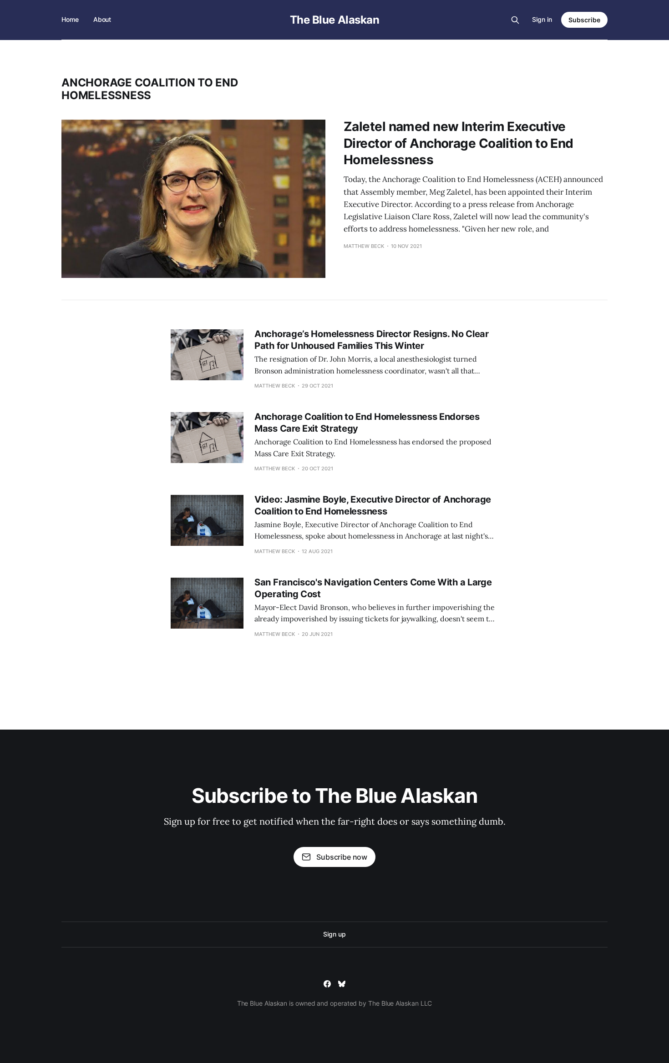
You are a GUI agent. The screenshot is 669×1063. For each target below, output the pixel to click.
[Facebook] (327, 983)
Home (70, 19)
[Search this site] (515, 20)
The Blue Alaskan (334, 20)
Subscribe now (341, 856)
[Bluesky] (341, 983)
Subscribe (584, 20)
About (102, 19)
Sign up (334, 934)
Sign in (542, 19)
